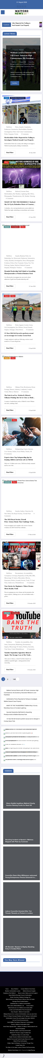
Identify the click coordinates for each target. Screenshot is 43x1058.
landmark (24, 389)
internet (30, 449)
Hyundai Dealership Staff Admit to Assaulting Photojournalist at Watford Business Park (19, 272)
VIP (11, 68)
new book (7, 513)
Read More (14, 83)
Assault (21, 127)
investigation (15, 226)
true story (7, 649)
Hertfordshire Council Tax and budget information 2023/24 (20, 1018)
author (22, 511)
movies (28, 578)
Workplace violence (16, 267)
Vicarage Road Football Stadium (20, 1001)
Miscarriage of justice (11, 578)
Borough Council (14, 64)
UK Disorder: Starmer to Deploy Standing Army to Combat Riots (19, 948)
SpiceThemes (31, 1050)
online (14, 451)
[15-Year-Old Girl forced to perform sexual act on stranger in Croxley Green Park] (21, 307)
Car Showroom (15, 258)
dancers (26, 64)
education (7, 420)
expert (26, 449)
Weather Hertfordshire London (12, 991)
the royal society (16, 513)
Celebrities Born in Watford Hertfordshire (20, 1003)
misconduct (21, 578)
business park (24, 256)
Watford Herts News (13, 1050)
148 (14, 679)
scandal (18, 580)
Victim (16, 134)
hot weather (16, 194)
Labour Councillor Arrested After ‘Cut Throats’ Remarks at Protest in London (19, 912)
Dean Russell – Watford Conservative (20, 1012)
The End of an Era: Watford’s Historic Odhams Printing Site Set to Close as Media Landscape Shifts (19, 396)
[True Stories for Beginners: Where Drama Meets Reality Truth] (21, 556)
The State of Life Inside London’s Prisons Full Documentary (20, 1047)
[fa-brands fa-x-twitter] (23, 6)
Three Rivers (19, 329)
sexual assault (28, 327)
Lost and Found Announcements (20, 1020)
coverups (14, 575)
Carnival (21, 64)
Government (24, 544)
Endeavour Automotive (11, 129)
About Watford (14, 989)
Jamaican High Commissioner (23, 66)
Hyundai (29, 129)
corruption (7, 575)
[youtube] (18, 6)
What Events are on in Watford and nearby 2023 (20, 1007)
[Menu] (3, 12)
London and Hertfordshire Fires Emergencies (20, 1009)
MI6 (33, 575)
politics (13, 580)
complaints (27, 127)
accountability (28, 573)
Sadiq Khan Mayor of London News (20, 1035)
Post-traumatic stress (21, 263)
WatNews (14, 62)
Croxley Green (28, 325)
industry (17, 389)
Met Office (30, 194)
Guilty (6, 260)
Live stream (8, 451)
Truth (27, 580)
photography (8, 196)
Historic (12, 389)
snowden (31, 647)
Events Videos (29, 1005)
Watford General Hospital (29, 991)
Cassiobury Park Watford (9, 993)
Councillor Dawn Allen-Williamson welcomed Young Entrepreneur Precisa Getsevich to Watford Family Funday (21, 877)
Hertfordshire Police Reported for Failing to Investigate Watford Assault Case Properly (19, 139)
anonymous (11, 644)
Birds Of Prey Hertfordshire (20, 1041)
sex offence (19, 327)
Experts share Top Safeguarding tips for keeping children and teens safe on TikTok (18, 459)
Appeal (6, 296)
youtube (17, 642)
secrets (23, 580)
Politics (32, 544)
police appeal (19, 325)
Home (7, 989)
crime (6, 98)
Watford (17, 191)
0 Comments (25, 134)
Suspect (6, 329)
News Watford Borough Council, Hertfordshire (20, 995)
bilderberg (19, 644)
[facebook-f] (25, 6)
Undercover (11, 583)
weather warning (30, 196)
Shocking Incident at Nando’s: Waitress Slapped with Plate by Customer (19, 840)
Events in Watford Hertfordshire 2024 (20, 1024)
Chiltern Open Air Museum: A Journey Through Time (20, 1043)
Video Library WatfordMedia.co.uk (15, 1005)
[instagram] (20, 6)
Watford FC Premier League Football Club (20, 1032)
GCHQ (27, 575)
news (16, 127)
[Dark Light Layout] (40, 13)
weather (13, 162)
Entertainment (14, 544)
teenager (12, 329)
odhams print (19, 387)
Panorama (7, 580)
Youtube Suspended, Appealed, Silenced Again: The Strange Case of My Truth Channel (17, 654)
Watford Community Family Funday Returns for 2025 (20, 1039)
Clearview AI (29, 511)
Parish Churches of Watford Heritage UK (20, 997)
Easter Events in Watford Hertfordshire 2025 (20, 1037)
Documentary (19, 573)
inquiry (6, 647)
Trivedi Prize (27, 513)
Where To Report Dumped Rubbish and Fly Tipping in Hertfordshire (20, 1016)
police (12, 263)
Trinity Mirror (8, 392)
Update (12, 265)
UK (23, 196)
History (7, 358)
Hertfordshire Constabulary (17, 98)
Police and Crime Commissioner (22, 132)
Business (7, 226)
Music (32, 66)
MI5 (30, 575)
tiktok (27, 451)
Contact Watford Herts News (28, 989)
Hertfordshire (23, 129)
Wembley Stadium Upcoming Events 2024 (20, 1030)
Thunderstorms (17, 196)
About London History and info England (27, 993)
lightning (24, 194)
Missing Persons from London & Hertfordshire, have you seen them (20, 1014)
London (29, 389)
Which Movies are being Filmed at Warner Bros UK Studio (20, 999)
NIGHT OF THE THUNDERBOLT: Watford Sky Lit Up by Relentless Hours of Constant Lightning (19, 203)
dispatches (21, 575)
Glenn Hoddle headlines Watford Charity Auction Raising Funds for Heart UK (20, 804)
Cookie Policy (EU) (20, 1045)
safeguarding (19, 449)
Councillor (31, 62)
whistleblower (19, 583)
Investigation (8, 132)
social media (21, 451)
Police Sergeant (9, 134)
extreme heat (25, 191)
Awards (17, 511)
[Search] (36, 12)
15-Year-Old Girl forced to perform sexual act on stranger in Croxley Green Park (18, 334)
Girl (5, 327)
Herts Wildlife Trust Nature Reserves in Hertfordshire (20, 1022)
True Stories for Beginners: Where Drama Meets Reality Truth (18, 587)
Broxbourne (27, 387)
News (6, 162)
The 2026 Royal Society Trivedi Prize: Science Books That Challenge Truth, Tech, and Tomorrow (19, 521)
